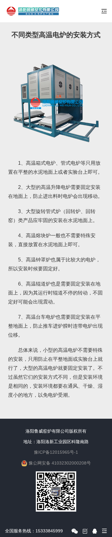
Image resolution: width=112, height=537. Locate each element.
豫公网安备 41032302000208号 (60, 463)
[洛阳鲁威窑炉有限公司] (32, 11)
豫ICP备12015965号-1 (56, 452)
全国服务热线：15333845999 (34, 530)
